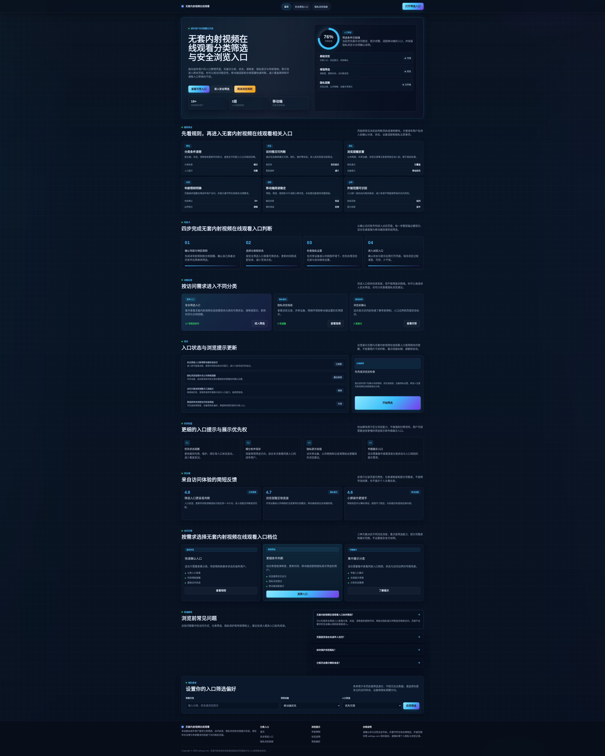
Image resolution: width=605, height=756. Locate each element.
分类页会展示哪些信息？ (329, 663)
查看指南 (336, 323)
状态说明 (315, 736)
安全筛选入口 (301, 7)
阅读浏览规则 (244, 89)
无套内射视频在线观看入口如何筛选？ (335, 614)
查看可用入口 (198, 89)
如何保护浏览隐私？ (326, 650)
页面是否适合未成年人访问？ (331, 637)
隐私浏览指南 (321, 7)
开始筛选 (388, 402)
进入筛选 (260, 323)
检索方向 (190, 698)
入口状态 (346, 698)
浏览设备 (285, 698)
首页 (286, 7)
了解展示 (384, 590)
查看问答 (412, 323)
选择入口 (302, 594)
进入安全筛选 (221, 89)
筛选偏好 (315, 741)
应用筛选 (411, 705)
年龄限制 (315, 732)
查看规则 (221, 590)
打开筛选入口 (413, 6)
